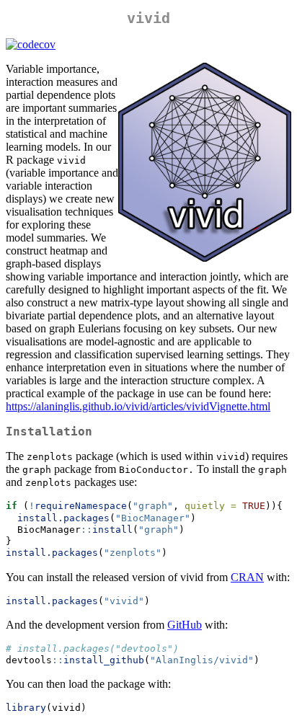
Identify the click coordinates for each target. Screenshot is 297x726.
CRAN (247, 577)
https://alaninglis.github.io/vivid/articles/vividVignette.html (138, 406)
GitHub (184, 625)
